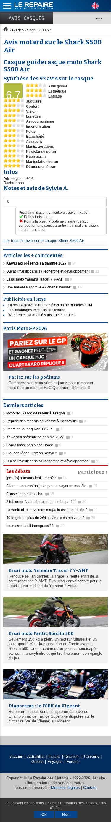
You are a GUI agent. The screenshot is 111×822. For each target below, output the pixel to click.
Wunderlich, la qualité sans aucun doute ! (41, 315)
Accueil (16, 756)
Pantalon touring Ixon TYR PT (34, 429)
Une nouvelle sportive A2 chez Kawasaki (44, 287)
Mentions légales (65, 787)
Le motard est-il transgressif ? (35, 526)
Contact (89, 787)
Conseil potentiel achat (30, 494)
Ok (43, 815)
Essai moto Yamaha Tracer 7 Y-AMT (39, 279)
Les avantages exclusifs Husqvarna (36, 310)
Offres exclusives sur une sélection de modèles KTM (50, 305)
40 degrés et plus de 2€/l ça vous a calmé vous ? (50, 518)
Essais (54, 756)
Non (66, 815)
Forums (73, 761)
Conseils (91, 756)
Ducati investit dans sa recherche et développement (52, 271)
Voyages (55, 761)
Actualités (35, 756)
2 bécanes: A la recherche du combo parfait (46, 502)
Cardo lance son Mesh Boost (34, 445)
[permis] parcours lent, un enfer (36, 478)
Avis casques (26, 18)
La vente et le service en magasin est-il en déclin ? (52, 510)
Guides (18, 30)
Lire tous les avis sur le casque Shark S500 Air (44, 241)
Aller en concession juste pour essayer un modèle (51, 486)
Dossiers (72, 756)
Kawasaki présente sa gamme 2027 (39, 437)
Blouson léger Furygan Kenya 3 (36, 453)
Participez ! (93, 471)
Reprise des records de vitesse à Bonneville (46, 421)
